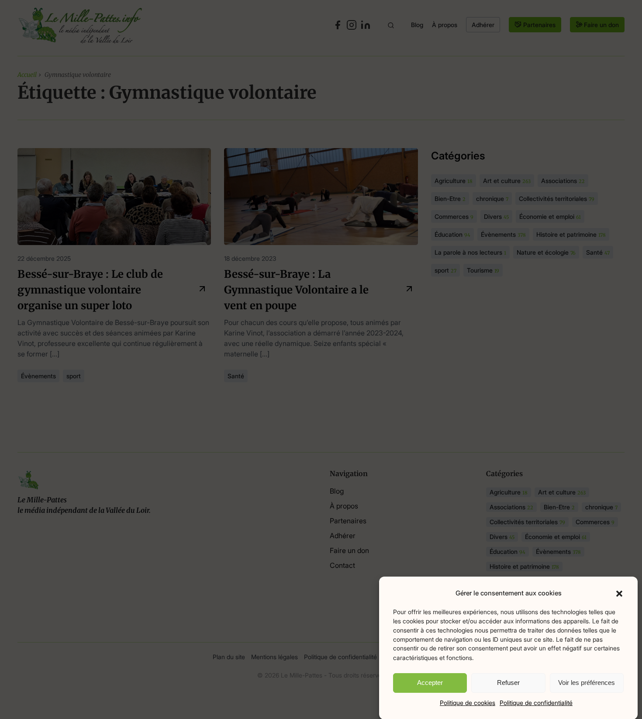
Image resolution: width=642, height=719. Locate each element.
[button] (619, 593)
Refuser (508, 682)
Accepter (430, 682)
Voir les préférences (586, 682)
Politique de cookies (467, 702)
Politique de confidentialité (536, 702)
